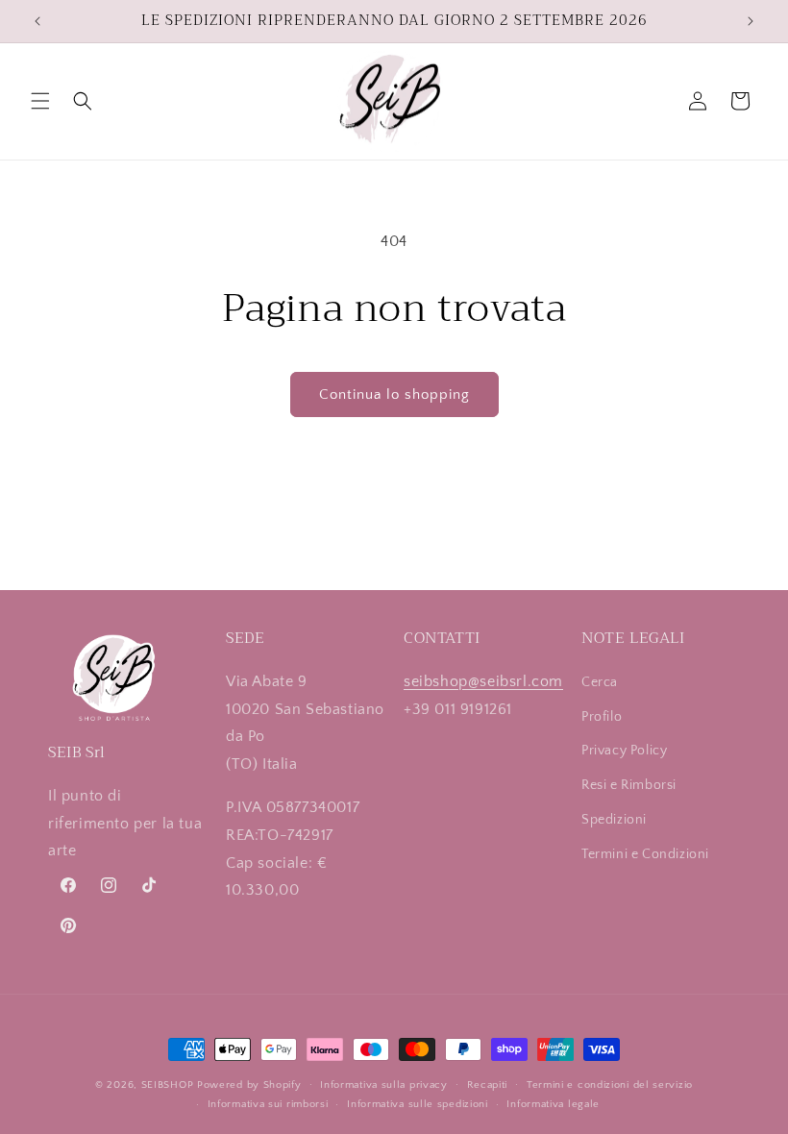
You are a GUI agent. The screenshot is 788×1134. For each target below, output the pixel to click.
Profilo (601, 717)
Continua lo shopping (394, 394)
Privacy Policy (624, 750)
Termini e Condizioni (645, 854)
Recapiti (487, 1085)
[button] (40, 101)
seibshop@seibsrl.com (483, 681)
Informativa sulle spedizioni (417, 1104)
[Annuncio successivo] (750, 21)
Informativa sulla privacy (384, 1085)
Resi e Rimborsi (629, 785)
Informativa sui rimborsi (268, 1104)
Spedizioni (614, 819)
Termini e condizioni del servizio (610, 1085)
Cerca (599, 682)
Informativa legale (553, 1104)
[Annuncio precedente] (37, 21)
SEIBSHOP (167, 1085)
